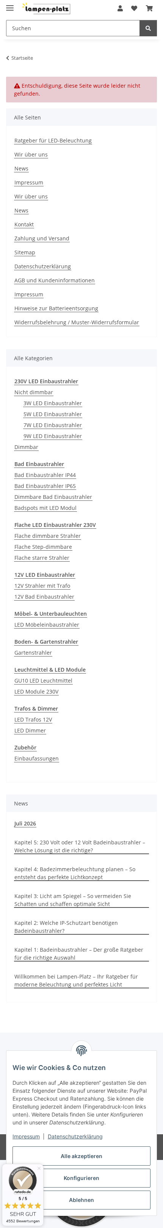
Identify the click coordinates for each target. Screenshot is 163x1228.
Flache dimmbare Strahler (47, 535)
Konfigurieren (81, 1178)
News (21, 168)
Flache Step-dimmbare (43, 546)
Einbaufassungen (36, 758)
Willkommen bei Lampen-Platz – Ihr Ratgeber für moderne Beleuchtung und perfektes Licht (76, 980)
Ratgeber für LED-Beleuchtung (53, 140)
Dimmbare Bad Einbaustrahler (53, 496)
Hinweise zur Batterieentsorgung (56, 308)
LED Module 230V (36, 691)
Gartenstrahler (33, 652)
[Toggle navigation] (10, 4)
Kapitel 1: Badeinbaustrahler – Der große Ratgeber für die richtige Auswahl (78, 953)
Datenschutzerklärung (75, 1136)
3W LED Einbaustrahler (53, 403)
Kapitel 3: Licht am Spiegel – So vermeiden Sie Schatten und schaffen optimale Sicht (72, 899)
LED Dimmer (30, 730)
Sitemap (24, 252)
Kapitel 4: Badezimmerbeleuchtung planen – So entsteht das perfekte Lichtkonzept (74, 873)
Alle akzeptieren (81, 1156)
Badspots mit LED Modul (45, 507)
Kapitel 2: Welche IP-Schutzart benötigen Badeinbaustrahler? (66, 926)
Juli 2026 (25, 823)
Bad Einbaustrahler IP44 (45, 475)
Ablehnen (81, 1200)
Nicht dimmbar (33, 392)
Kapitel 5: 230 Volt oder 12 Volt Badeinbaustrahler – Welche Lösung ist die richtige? (79, 846)
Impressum (26, 1136)
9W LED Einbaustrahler (53, 436)
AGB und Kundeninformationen (54, 280)
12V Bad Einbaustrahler (44, 596)
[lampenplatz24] (47, 8)
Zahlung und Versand (41, 238)
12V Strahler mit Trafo (42, 585)
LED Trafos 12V (33, 719)
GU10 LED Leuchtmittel (43, 680)
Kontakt (24, 224)
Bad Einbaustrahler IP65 (45, 485)
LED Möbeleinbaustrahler (46, 624)
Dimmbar (26, 447)
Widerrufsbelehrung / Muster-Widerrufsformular (76, 322)
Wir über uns (31, 154)
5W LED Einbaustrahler (53, 414)
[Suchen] (148, 28)
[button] (120, 8)
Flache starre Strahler (41, 557)
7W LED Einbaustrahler (53, 425)
